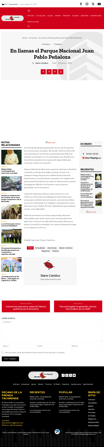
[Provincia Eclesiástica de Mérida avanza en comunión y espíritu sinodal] (11, 236)
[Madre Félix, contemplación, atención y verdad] (11, 157)
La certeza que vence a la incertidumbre (10, 225)
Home (25, 38)
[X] (93, 4)
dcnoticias (52, 248)
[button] (29, 26)
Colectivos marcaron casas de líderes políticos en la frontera (26, 307)
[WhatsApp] (60, 71)
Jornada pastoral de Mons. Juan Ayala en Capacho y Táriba (10, 278)
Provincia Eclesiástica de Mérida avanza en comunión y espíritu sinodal (11, 251)
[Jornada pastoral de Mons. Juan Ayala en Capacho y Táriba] (11, 264)
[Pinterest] (54, 71)
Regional (46, 251)
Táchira (55, 251)
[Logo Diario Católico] (12, 18)
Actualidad (40, 248)
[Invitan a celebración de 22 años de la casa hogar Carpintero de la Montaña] (11, 183)
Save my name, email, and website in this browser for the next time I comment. (35, 352)
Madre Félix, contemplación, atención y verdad (9, 171)
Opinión (4, 166)
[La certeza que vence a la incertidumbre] (11, 211)
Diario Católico (42, 63)
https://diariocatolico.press (50, 279)
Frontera (33, 38)
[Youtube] (99, 4)
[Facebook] (81, 4)
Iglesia (3, 193)
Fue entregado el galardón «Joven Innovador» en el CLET (78, 307)
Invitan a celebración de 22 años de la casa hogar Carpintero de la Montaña (11, 198)
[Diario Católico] (50, 265)
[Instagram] (87, 4)
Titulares (58, 44)
